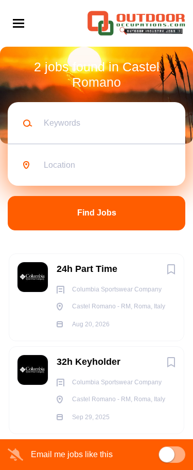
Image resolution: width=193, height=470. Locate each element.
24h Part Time (87, 269)
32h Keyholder (88, 362)
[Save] (171, 269)
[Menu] (18, 23)
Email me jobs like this (72, 454)
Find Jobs (96, 212)
